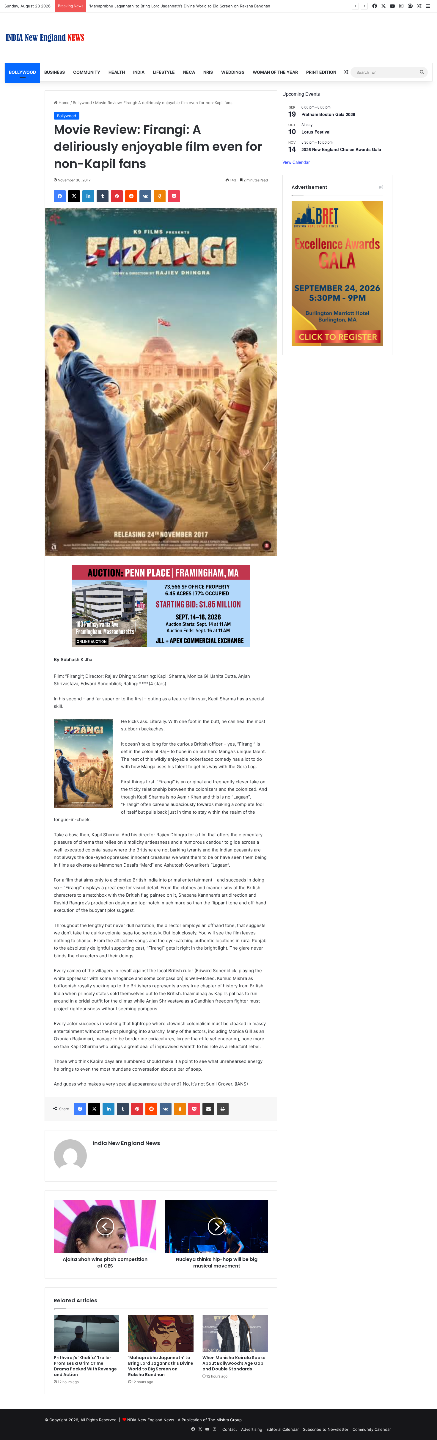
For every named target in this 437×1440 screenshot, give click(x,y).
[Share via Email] (208, 1109)
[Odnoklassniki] (160, 196)
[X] (74, 196)
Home (63, 102)
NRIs (208, 72)
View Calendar (296, 162)
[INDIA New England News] (44, 37)
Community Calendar (372, 1429)
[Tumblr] (103, 196)
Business (54, 72)
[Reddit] (131, 196)
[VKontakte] (145, 196)
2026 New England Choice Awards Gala (341, 149)
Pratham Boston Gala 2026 (328, 114)
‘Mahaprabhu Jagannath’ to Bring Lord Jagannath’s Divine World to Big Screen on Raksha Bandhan (179, 6)
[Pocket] (174, 196)
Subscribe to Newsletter (325, 1429)
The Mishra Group (225, 1419)
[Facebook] (60, 196)
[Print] (223, 1109)
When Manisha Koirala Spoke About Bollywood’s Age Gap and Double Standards (233, 1363)
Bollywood (22, 72)
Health (117, 72)
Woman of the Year (275, 72)
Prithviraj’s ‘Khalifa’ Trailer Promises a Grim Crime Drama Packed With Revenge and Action (85, 1366)
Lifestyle (164, 72)
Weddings (232, 72)
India (138, 72)
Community (86, 72)
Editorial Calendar (282, 1429)
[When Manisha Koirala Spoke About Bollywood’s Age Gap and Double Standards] (235, 1333)
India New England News (126, 1143)
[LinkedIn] (88, 196)
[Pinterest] (117, 196)
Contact (229, 1429)
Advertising (251, 1429)
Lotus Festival (316, 132)
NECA (189, 72)
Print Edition (321, 72)
